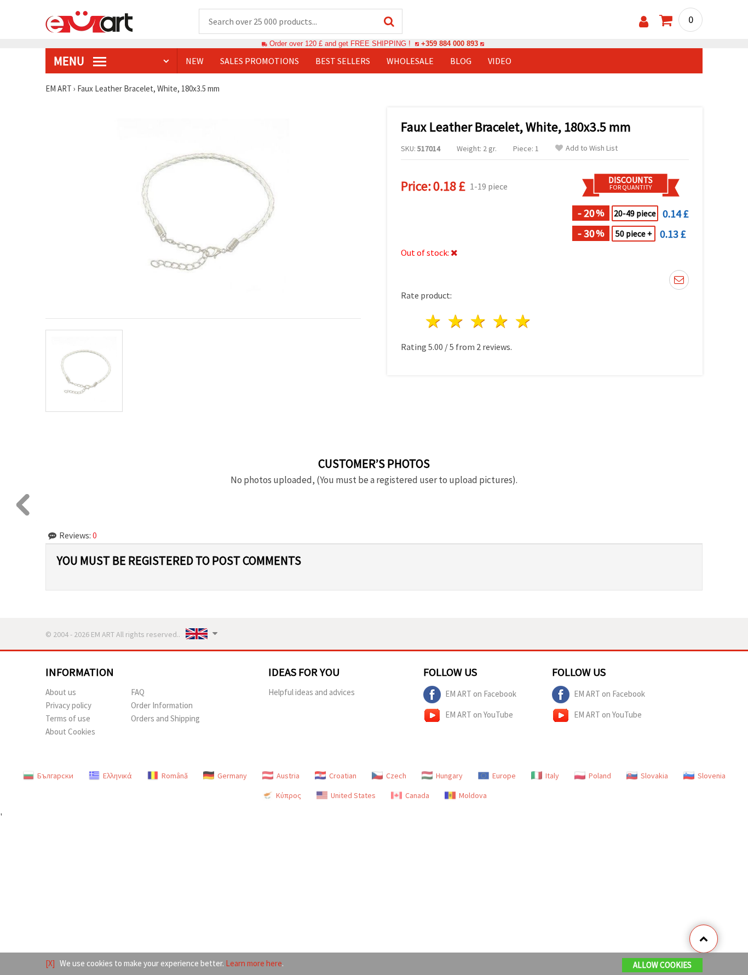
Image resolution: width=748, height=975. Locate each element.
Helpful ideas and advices (311, 692)
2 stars (456, 321)
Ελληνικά (117, 776)
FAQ (138, 692)
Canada (417, 795)
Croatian (342, 776)
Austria (288, 776)
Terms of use (67, 718)
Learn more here (254, 963)
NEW (195, 60)
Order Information (162, 705)
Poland (600, 776)
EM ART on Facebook (480, 693)
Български (55, 776)
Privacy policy (68, 705)
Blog (460, 60)
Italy (552, 776)
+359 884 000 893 (449, 43)
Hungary (449, 776)
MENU (70, 60)
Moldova (473, 795)
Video (499, 60)
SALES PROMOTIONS (259, 60)
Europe (504, 776)
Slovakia (654, 776)
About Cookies (70, 731)
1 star (434, 321)
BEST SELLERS (342, 60)
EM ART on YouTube (479, 714)
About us (60, 692)
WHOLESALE (410, 60)
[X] (50, 963)
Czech (396, 776)
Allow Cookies (662, 965)
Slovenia (712, 776)
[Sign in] (643, 21)
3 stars (479, 321)
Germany (232, 776)
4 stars (501, 321)
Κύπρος (288, 795)
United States (353, 795)
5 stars (523, 321)
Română (175, 776)
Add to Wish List (592, 148)
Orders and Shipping (165, 718)
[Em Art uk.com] (89, 21)
